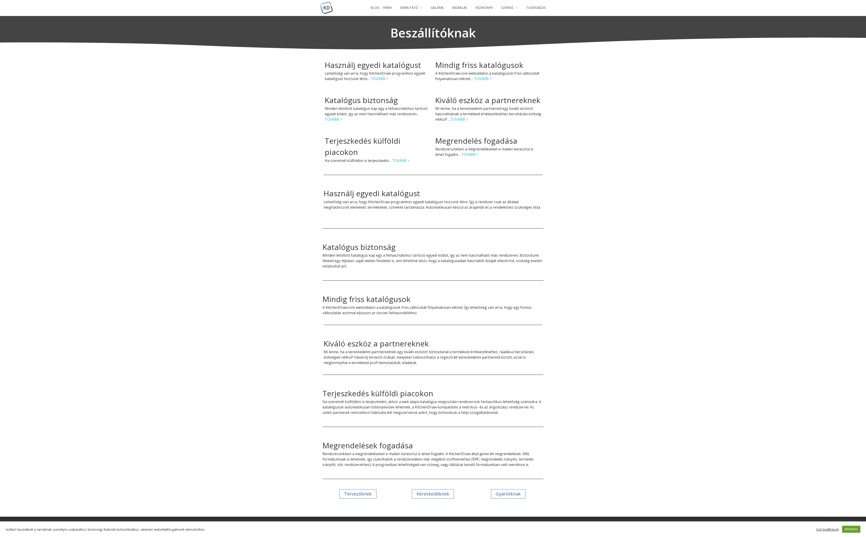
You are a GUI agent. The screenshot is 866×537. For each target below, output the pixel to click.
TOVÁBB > (379, 78)
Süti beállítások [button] (827, 529)
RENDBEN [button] (851, 529)
